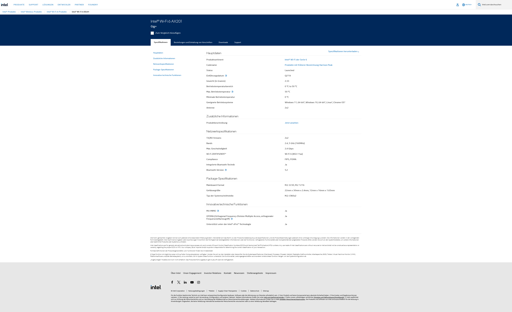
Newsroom (239, 273)
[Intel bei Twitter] (179, 282)
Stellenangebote (255, 273)
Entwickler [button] (64, 4)
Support (237, 42)
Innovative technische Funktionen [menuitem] (167, 75)
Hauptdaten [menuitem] (158, 53)
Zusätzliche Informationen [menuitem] (164, 58)
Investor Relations (212, 273)
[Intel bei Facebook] (172, 282)
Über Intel (176, 273)
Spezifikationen (160, 42)
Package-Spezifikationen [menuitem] (163, 69)
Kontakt (227, 273)
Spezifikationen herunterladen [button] (342, 51)
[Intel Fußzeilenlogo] (156, 287)
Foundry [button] (93, 4)
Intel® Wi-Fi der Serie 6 (296, 59)
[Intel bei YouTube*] (192, 282)
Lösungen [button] (48, 4)
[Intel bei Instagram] (198, 282)
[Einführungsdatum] (226, 76)
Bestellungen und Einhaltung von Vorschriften (193, 42)
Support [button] (33, 4)
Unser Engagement (192, 273)
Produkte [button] (19, 4)
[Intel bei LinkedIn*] (185, 282)
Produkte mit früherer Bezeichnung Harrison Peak (308, 65)
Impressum (271, 273)
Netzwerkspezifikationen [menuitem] (163, 64)
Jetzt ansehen (291, 123)
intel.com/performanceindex (274, 297)
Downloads (223, 42)
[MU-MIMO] (218, 211)
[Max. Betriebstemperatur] (232, 92)
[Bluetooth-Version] (225, 170)
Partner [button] (79, 4)
